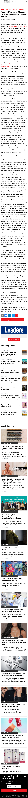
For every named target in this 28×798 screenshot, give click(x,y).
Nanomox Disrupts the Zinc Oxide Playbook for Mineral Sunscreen (12, 610)
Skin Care (21, 9)
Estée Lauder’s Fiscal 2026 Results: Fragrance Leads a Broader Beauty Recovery (9, 354)
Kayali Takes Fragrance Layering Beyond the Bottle (10, 405)
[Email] (2, 315)
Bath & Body (3, 385)
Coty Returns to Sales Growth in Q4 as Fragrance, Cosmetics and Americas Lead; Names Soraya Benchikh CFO (10, 397)
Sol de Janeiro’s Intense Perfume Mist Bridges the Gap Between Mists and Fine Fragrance (10, 380)
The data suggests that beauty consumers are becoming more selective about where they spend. (12, 710)
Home (2, 9)
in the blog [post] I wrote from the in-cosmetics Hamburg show (13, 64)
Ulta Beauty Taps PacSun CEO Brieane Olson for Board (9, 413)
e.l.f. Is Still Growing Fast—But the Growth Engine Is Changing (12, 736)
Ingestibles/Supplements (8, 637)
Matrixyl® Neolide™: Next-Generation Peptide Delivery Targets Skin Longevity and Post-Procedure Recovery (13, 481)
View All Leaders (14, 339)
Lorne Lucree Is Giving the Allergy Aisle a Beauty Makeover (12, 579)
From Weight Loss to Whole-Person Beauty (9, 388)
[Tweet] (13, 315)
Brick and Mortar (4, 410)
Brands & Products (11, 9)
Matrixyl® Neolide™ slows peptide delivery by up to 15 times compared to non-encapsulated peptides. (13, 487)
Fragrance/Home (4, 376)
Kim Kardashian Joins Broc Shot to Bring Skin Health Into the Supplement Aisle (14, 642)
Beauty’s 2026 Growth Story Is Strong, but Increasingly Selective (13, 705)
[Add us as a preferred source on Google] (16, 315)
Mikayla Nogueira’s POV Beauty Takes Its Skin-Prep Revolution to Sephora (13, 674)
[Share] (5, 315)
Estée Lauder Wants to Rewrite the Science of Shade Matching (10, 371)
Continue (14, 790)
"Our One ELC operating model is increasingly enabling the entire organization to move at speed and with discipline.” (14, 454)
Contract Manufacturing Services (8, 359)
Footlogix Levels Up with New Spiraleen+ (11, 767)
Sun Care (4, 606)
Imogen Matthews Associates (18, 26)
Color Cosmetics (4, 350)
